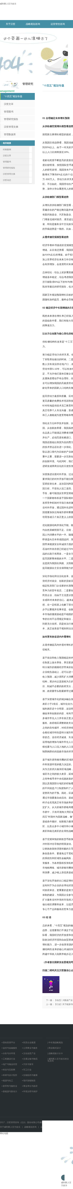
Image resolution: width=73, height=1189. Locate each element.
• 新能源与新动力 (9, 1091)
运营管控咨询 (58, 24)
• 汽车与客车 (27, 1064)
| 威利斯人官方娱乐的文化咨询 (58, 1060)
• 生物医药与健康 (30, 1075)
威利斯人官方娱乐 (8, 4)
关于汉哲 (10, 24)
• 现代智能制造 (28, 1080)
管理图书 (8, 111)
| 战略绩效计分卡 (55, 1053)
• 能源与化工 (7, 1080)
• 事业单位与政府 (30, 1086)
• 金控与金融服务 (9, 1048)
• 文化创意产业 (28, 1053)
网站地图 (4, 1133)
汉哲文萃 (8, 104)
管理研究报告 (11, 119)
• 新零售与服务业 (9, 1086)
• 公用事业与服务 (30, 1048)
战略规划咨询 (33, 24)
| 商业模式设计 (54, 1048)
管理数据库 (10, 134)
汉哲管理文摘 (11, 126)
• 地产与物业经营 (9, 1064)
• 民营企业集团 (28, 1042)
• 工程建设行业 (8, 1059)
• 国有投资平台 (8, 1042)
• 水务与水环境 (8, 1053)
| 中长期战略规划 (55, 1042)
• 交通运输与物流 (30, 1059)
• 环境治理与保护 (30, 1091)
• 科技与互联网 (8, 1070)
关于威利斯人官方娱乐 (10, 1127)
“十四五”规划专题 (13, 96)
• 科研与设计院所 (9, 1075)
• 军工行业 (26, 1070)
